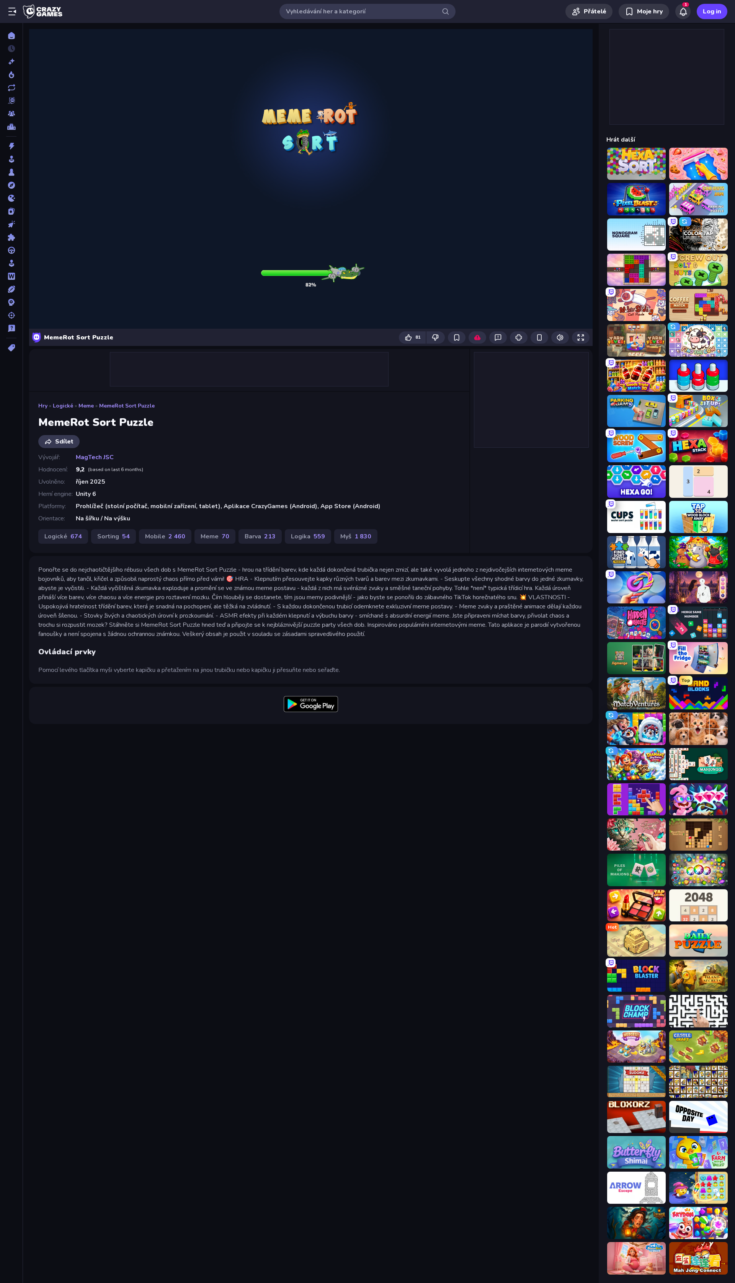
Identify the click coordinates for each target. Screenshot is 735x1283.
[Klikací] (11, 224)
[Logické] (11, 237)
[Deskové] (11, 172)
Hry (42, 405)
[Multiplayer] (11, 113)
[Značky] (11, 347)
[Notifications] (683, 11)
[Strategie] (11, 302)
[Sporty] (11, 289)
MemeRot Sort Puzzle (127, 405)
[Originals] (11, 100)
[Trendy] (11, 74)
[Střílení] (11, 315)
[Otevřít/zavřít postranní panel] (12, 11)
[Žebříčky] (11, 126)
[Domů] (11, 35)
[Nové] (11, 61)
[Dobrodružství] (11, 185)
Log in (712, 11)
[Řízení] (11, 250)
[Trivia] (11, 328)
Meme (86, 405)
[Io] (11, 198)
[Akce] (11, 146)
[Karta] (11, 211)
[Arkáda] (11, 159)
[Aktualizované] (11, 87)
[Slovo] (11, 276)
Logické (63, 405)
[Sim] (11, 263)
